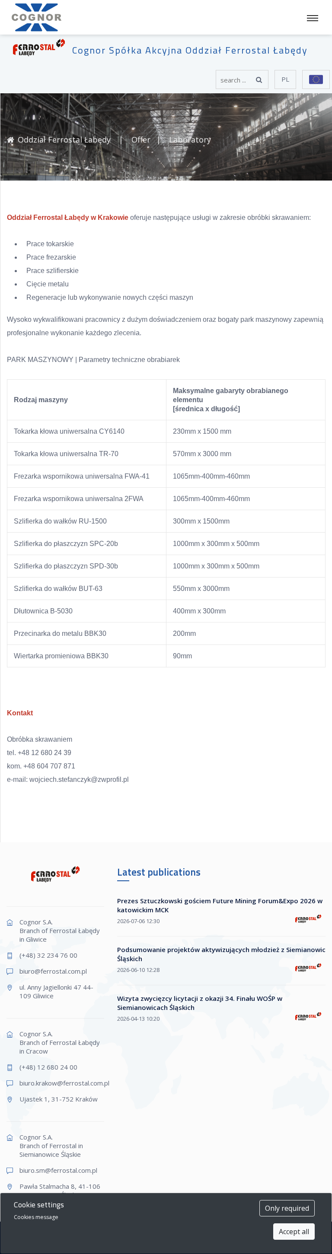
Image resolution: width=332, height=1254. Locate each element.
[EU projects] (316, 79)
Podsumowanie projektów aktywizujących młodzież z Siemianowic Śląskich (221, 954)
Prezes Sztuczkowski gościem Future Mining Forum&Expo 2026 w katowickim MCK (219, 905)
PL (285, 79)
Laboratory (190, 139)
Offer (140, 139)
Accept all (294, 1231)
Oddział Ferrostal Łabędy (65, 139)
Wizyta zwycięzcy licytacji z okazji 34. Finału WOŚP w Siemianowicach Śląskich (199, 1003)
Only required (287, 1208)
